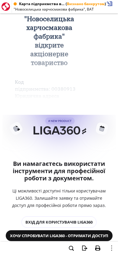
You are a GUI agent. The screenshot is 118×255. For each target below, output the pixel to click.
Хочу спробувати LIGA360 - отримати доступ (59, 235)
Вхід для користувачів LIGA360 (59, 222)
